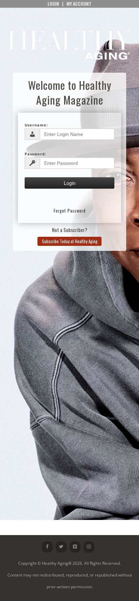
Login (53, 3)
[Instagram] (88, 547)
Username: (36, 124)
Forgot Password (70, 211)
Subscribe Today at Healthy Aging (70, 241)
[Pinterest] (75, 547)
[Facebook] (47, 547)
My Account (78, 3)
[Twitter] (61, 547)
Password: (35, 153)
